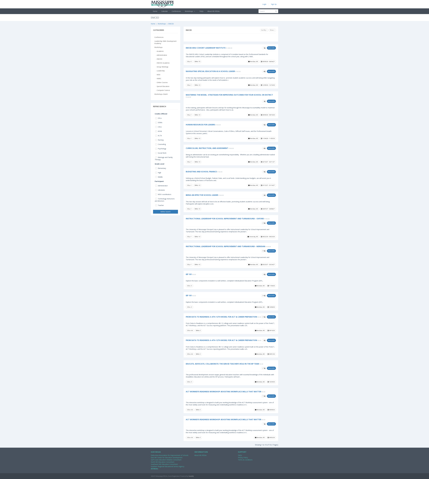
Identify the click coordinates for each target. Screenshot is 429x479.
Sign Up (274, 4)
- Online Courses (161, 82)
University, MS (253, 237)
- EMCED (158, 59)
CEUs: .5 (189, 286)
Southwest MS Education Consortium (164, 464)
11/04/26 (272, 286)
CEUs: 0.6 (190, 330)
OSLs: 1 (189, 85)
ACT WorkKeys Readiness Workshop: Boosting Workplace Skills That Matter (223, 391)
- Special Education (161, 86)
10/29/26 (272, 382)
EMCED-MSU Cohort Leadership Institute (205, 48)
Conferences (176, 11)
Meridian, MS (254, 61)
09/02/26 (272, 437)
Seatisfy (191, 476)
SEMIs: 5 (198, 330)
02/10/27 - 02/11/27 (268, 162)
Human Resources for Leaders (200, 124)
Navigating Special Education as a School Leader (210, 71)
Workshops (189, 11)
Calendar (164, 11)
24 (263, 296)
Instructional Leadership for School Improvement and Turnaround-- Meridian (225, 246)
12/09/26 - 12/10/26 (268, 85)
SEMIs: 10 (197, 85)
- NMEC (157, 78)
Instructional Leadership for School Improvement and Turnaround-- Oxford (225, 218)
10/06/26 (272, 307)
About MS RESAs (213, 11)
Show (272, 30)
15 (263, 396)
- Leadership (159, 71)
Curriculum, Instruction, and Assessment (207, 148)
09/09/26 (272, 410)
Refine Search (165, 212)
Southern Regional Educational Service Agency (167, 466)
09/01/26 (272, 354)
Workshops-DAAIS (161, 94)
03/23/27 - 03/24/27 (268, 265)
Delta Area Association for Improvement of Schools (169, 455)
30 (263, 251)
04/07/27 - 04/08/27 (268, 209)
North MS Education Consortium (162, 462)
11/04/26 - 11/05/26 (268, 138)
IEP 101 (189, 274)
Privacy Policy (243, 457)
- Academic (159, 51)
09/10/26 (272, 330)
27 (263, 368)
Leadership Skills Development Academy (165, 42)
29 (263, 223)
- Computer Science (162, 90)
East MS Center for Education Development (166, 457)
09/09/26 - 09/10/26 (268, 115)
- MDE (157, 75)
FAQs (201, 11)
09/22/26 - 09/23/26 (268, 237)
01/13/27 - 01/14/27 (268, 185)
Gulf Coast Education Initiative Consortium (166, 460)
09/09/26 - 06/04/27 (268, 61)
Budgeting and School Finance (201, 171)
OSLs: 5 (189, 61)
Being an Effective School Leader (202, 195)
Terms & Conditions (245, 460)
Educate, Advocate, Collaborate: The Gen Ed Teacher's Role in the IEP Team (222, 364)
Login (264, 4)
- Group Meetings (161, 67)
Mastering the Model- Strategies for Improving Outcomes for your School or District (229, 95)
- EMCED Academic (162, 63)
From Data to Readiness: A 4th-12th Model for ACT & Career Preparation (221, 317)
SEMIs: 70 (197, 61)
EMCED (171, 24)
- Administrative (160, 55)
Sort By (263, 30)
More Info (271, 48)
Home (155, 11)
